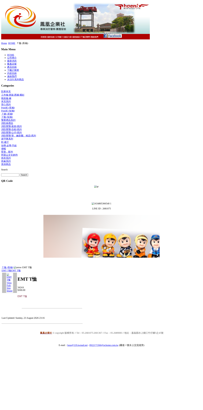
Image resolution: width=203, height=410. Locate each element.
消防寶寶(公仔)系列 (11, 132)
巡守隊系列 (7, 139)
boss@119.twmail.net (77, 345)
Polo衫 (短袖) (8, 111)
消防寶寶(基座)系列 (11, 126)
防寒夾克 (6, 91)
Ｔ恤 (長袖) (7, 114)
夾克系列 (6, 101)
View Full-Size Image (9, 287)
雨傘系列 (6, 161)
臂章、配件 (7, 152)
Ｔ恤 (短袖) (7, 117)
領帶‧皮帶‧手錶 (9, 145)
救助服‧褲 (6, 98)
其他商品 (6, 164)
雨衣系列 (6, 158)
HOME (11, 43)
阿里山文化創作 (9, 155)
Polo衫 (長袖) (8, 107)
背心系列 (6, 104)
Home (4, 43)
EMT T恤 (6, 270)
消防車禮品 (7, 123)
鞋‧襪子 (5, 142)
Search (4, 169)
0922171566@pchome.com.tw (103, 345)
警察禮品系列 (8, 120)
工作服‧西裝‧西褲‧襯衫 (12, 95)
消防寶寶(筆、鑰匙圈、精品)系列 (18, 135)
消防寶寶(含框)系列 (11, 129)
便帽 (3, 148)
